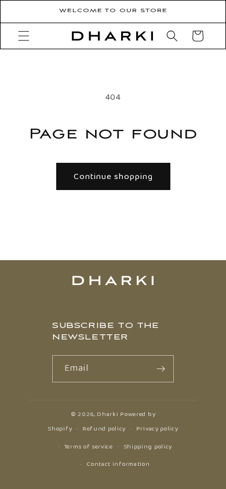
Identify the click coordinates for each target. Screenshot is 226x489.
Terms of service (88, 446)
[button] (24, 36)
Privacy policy (157, 429)
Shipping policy (148, 446)
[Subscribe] (160, 368)
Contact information (118, 464)
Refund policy (104, 429)
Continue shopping (113, 177)
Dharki (107, 414)
